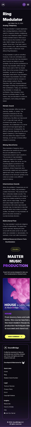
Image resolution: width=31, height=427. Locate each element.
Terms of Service (9, 386)
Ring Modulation (10, 242)
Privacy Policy (8, 389)
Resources (7, 403)
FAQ (5, 410)
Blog (5, 374)
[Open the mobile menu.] (28, 4)
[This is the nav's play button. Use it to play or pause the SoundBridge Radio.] (24, 4)
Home (6, 371)
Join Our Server (10, 413)
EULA (5, 392)
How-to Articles (9, 407)
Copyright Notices (9, 395)
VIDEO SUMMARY (14, 336)
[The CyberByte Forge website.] (23, 362)
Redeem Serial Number (11, 378)
